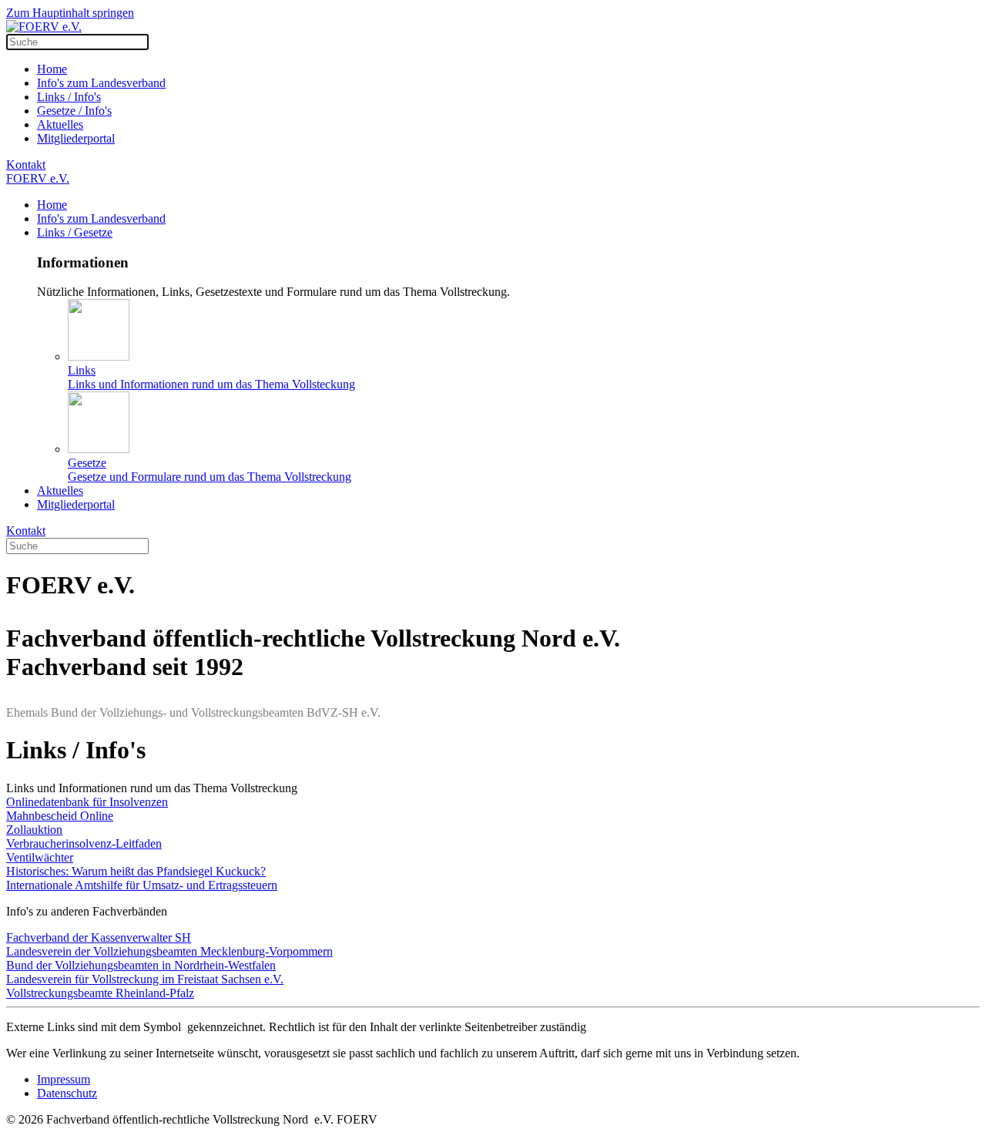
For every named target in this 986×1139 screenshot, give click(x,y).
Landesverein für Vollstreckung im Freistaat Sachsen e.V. (144, 979)
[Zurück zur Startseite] (44, 26)
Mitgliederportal (76, 138)
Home (52, 69)
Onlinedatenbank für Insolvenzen (87, 801)
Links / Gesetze (74, 232)
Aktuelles (60, 124)
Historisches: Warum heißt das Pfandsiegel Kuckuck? (136, 871)
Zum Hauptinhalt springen (70, 12)
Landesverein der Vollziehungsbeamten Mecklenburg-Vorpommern (169, 951)
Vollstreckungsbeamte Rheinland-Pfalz (100, 993)
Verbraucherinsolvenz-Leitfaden (84, 843)
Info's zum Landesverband (101, 82)
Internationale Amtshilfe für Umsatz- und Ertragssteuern (141, 885)
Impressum (63, 1079)
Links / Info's (69, 96)
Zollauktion (34, 829)
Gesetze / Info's (74, 110)
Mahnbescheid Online (59, 815)
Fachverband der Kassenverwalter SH (98, 937)
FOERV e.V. (37, 178)
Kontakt (25, 164)
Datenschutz (67, 1093)
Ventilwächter (39, 857)
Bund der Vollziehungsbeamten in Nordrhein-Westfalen (141, 965)
